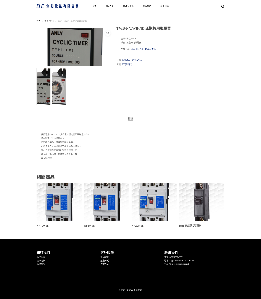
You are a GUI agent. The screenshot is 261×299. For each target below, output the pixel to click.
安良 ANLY (49, 21)
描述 (130, 118)
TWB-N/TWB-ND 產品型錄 (143, 49)
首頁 (38, 21)
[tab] (130, 118)
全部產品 (126, 60)
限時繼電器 (127, 64)
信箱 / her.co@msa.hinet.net (176, 264)
